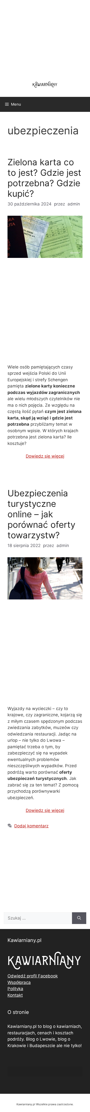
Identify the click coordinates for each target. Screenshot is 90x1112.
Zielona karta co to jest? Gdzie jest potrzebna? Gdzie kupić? (44, 178)
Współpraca (19, 982)
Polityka (15, 988)
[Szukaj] (79, 918)
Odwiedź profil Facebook (33, 975)
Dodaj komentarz (31, 825)
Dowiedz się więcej (45, 456)
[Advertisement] (45, 315)
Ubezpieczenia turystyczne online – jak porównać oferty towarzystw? (41, 514)
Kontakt (15, 995)
